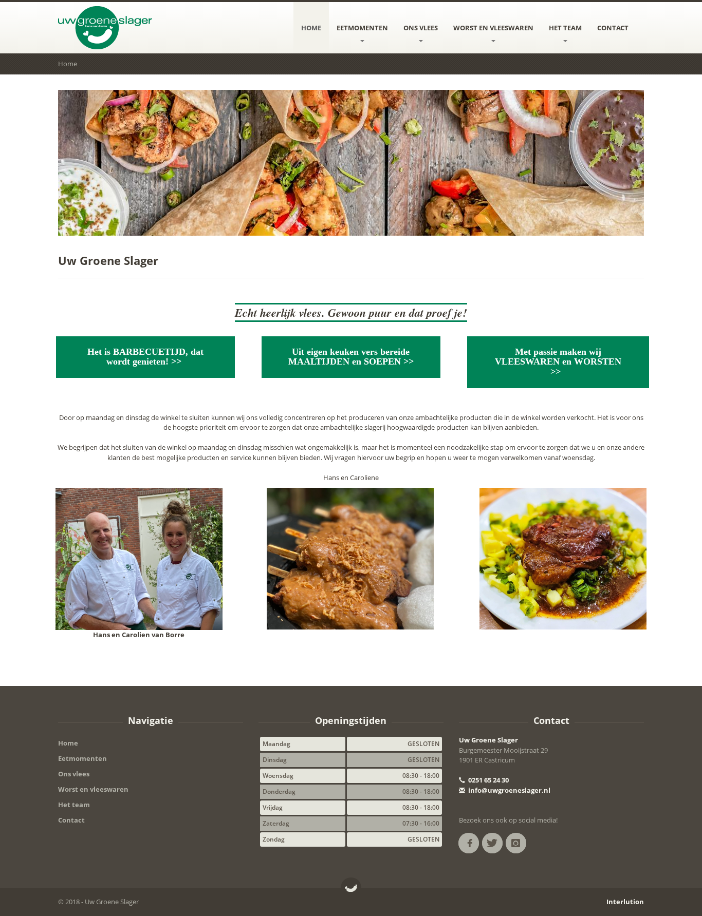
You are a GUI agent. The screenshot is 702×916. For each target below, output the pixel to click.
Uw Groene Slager (488, 740)
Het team (565, 27)
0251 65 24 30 (488, 780)
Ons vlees (420, 27)
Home (311, 27)
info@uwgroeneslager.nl (508, 790)
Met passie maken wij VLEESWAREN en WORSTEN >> (558, 362)
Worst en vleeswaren (493, 27)
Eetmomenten (362, 27)
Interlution (625, 901)
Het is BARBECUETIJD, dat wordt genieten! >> (145, 357)
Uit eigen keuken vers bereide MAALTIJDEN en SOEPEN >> (351, 357)
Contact (613, 27)
